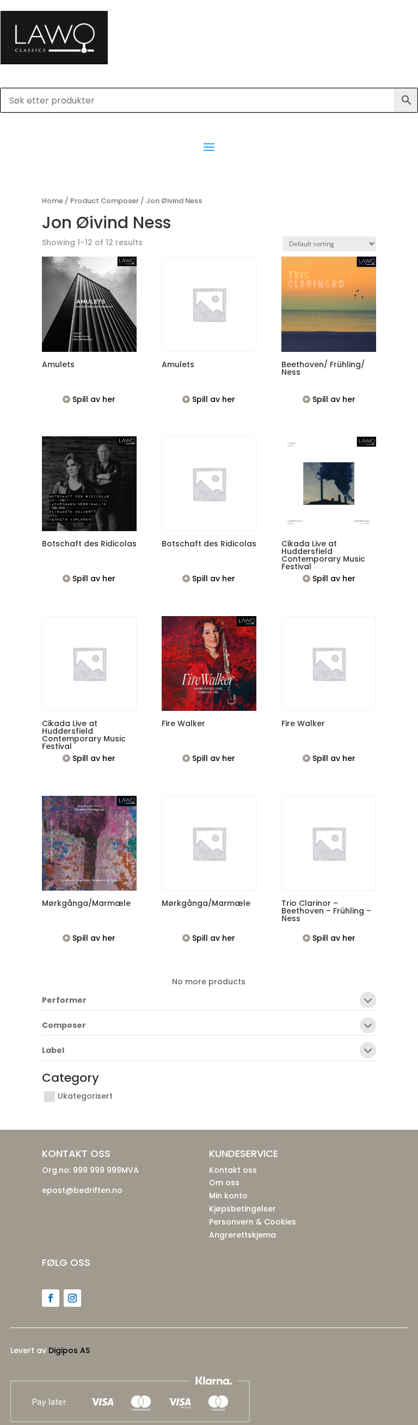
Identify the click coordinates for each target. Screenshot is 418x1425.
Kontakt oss (233, 1170)
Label (53, 1051)
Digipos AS (69, 1350)
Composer (64, 1026)
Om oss (224, 1182)
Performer (64, 1001)
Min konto (228, 1195)
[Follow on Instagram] (72, 1298)
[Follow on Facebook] (50, 1298)
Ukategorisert (85, 1096)
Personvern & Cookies (252, 1221)
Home (52, 201)
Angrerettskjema (242, 1234)
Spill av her (92, 399)
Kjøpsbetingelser (242, 1208)
